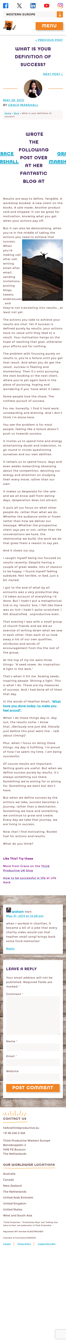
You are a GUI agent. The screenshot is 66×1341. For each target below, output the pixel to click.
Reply (10, 948)
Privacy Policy (24, 1244)
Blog (16, 113)
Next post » (53, 74)
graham (18, 911)
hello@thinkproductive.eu (21, 1128)
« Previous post (49, 40)
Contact (7, 1244)
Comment (15, 994)
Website (12, 1071)
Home (8, 113)
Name (11, 1041)
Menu (49, 26)
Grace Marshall (23, 105)
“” (32, 706)
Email (11, 1056)
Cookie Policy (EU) (46, 1244)
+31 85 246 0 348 (14, 1133)
